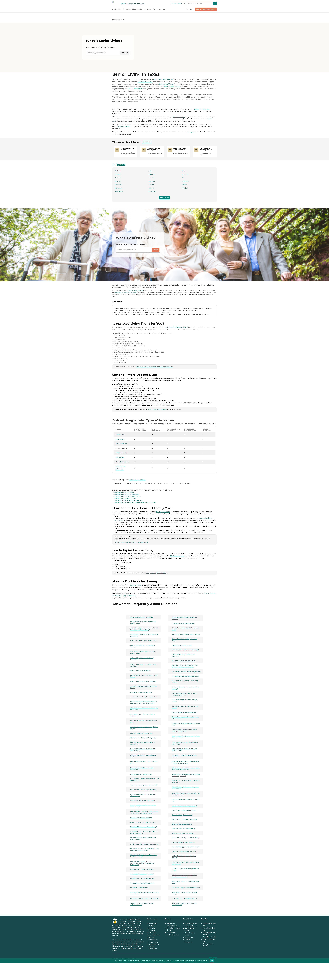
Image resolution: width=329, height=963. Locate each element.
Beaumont (185, 181)
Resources (152, 932)
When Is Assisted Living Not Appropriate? (142, 800)
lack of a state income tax (163, 79)
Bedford (118, 185)
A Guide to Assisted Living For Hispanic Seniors (144, 697)
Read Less (146, 142)
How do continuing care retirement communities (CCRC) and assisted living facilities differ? (142, 863)
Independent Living (121, 453)
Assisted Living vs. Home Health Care (127, 494)
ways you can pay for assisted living (156, 573)
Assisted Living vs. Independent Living (127, 496)
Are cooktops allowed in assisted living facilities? (186, 671)
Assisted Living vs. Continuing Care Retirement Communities (134, 502)
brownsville (152, 191)
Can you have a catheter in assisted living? (184, 819)
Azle (183, 178)
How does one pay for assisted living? (141, 733)
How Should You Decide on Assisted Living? (143, 827)
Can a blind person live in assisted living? (184, 810)
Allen (150, 171)
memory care (190, 132)
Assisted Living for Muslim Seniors (140, 670)
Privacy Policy (153, 942)
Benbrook (118, 188)
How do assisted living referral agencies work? (144, 785)
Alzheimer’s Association (202, 109)
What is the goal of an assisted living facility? (143, 738)
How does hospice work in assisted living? (184, 806)
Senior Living (116, 20)
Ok (212, 960)
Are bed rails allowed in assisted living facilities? (186, 634)
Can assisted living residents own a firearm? (185, 712)
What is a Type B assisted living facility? (142, 869)
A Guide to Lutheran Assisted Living (141, 692)
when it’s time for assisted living (157, 409)
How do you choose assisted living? (141, 774)
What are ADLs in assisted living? (182, 824)
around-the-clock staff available (126, 292)
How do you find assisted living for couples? (143, 789)
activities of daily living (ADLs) (176, 327)
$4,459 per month (151, 312)
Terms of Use (128, 948)
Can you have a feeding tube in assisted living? (186, 837)
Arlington (185, 174)
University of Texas (166, 84)
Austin (150, 178)
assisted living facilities (135, 290)
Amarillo (118, 174)
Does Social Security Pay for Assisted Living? (143, 640)
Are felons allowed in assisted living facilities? (185, 676)
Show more (164, 198)
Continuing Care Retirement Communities (120, 468)
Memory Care (120, 457)
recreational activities (123, 126)
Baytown (151, 181)
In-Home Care (120, 439)
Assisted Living (120, 434)
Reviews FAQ (189, 937)
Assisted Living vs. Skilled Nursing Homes (128, 500)
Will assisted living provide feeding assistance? (186, 887)
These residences (179, 117)
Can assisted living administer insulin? (183, 842)
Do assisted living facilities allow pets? (183, 623)
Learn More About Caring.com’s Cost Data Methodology (132, 542)
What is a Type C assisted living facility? (142, 883)
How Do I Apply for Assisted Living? (141, 818)
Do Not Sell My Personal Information (153, 946)
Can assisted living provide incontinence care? (185, 847)
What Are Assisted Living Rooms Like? (141, 617)
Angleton (151, 174)
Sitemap (151, 937)
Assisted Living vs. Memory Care (125, 498)
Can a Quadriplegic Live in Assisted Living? (143, 822)
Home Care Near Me (210, 937)
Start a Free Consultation (205, 9)
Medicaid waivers (177, 556)
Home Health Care (121, 443)
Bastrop (118, 181)
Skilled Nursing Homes (122, 462)
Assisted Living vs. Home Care (124, 492)
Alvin (183, 171)
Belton (184, 185)
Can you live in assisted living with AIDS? (184, 851)
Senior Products (154, 935)
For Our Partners (172, 935)
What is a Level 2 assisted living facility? (142, 874)
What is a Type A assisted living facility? (142, 878)
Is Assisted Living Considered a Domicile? (184, 898)
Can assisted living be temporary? (182, 815)
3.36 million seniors (145, 82)
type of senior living (132, 308)
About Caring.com (191, 923)
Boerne (151, 188)
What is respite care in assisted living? (183, 833)
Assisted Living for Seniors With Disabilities (143, 681)
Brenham (185, 188)
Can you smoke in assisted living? (182, 645)
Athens (117, 178)
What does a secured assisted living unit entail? (144, 898)
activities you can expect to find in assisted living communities (154, 367)
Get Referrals (171, 932)
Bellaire (151, 185)
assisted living (135, 585)
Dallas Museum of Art (171, 86)
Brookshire (119, 191)
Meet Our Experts (191, 926)
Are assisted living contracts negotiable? (184, 660)
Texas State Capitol (135, 89)
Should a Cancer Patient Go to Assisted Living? (144, 844)
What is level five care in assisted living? (184, 828)
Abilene (117, 171)
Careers (187, 940)
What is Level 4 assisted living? (139, 887)
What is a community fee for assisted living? (185, 650)
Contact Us (188, 942)
